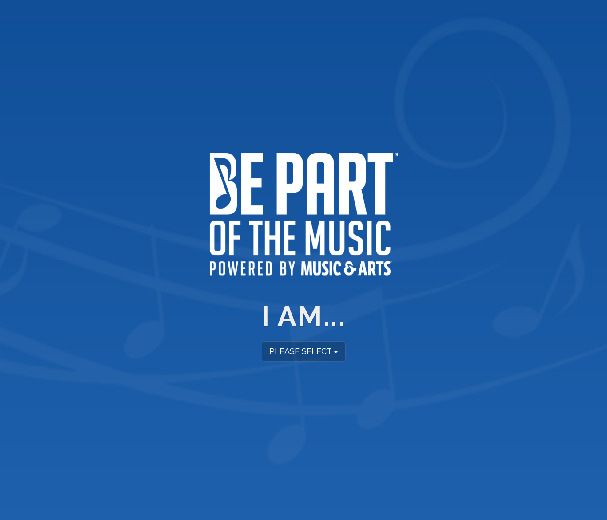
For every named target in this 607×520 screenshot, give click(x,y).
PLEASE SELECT (301, 352)
